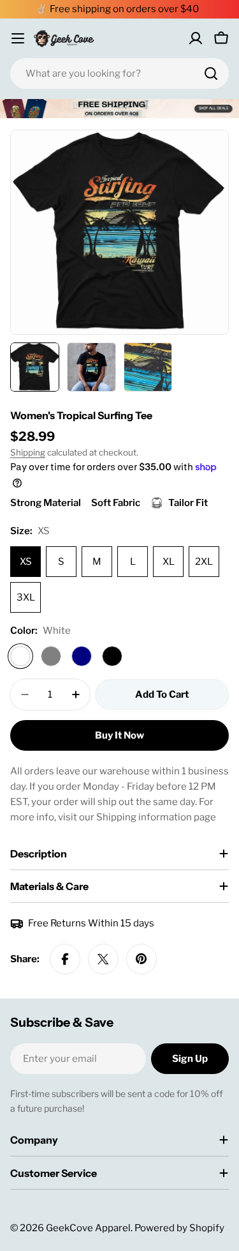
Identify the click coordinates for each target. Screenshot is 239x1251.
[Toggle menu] (17, 38)
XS (26, 561)
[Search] (211, 73)
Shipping (27, 452)
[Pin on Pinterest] (141, 959)
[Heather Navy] (81, 656)
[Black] (112, 656)
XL (169, 561)
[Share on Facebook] (65, 959)
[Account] (195, 38)
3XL (26, 597)
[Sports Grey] (51, 656)
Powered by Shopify (179, 1228)
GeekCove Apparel (88, 1228)
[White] (20, 656)
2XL (204, 561)
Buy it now (119, 735)
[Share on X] (103, 959)
